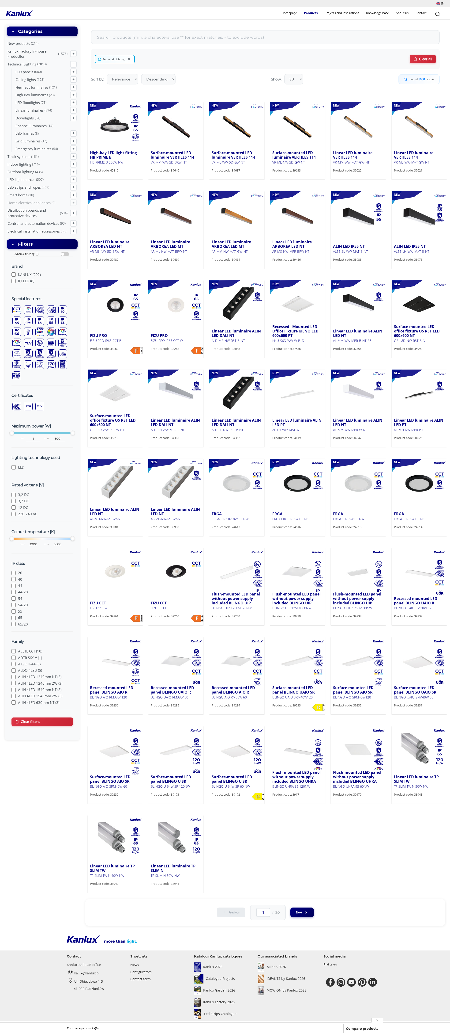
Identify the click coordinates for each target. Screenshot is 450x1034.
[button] (440, 3)
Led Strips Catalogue (219, 1013)
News (134, 964)
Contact (421, 13)
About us (402, 13)
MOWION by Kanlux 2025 (286, 990)
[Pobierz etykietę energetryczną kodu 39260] (197, 618)
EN (442, 3)
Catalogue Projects (220, 978)
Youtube (352, 982)
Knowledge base (377, 13)
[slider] (11, 433)
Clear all (425, 59)
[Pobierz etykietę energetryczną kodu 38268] (197, 350)
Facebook (331, 982)
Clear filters (30, 722)
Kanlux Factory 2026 (219, 1002)
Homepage (289, 13)
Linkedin (373, 982)
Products (311, 13)
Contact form (140, 979)
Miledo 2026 (276, 967)
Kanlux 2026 (212, 967)
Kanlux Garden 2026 (219, 990)
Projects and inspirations (342, 13)
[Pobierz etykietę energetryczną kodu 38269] (136, 350)
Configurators (141, 972)
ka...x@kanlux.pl (87, 973)
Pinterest (362, 982)
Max (46, 438)
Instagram (341, 982)
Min (22, 438)
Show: (276, 79)
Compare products (362, 1028)
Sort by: (97, 79)
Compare (104, 179)
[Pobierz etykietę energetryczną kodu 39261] (136, 618)
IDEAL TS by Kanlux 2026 (286, 978)
